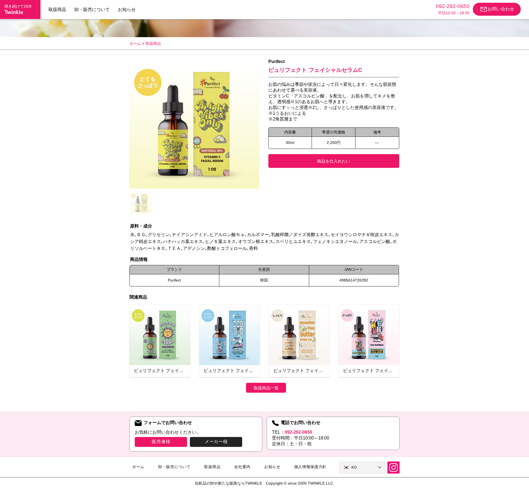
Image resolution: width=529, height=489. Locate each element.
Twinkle (13, 12)
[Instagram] (393, 467)
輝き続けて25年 (18, 6)
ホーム (135, 43)
